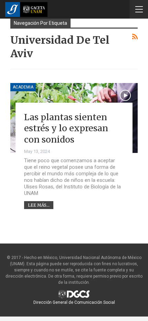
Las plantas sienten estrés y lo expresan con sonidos (66, 128)
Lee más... (39, 205)
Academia (23, 87)
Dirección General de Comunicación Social (74, 302)
